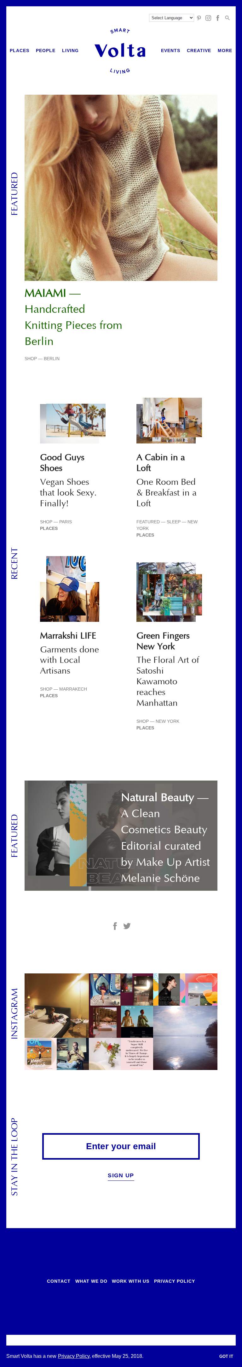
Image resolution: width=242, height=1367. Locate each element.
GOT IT (226, 1356)
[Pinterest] (199, 18)
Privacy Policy (174, 1281)
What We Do (91, 1281)
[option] (121, 228)
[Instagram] (208, 18)
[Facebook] (217, 18)
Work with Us (130, 1281)
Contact (59, 1281)
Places (19, 50)
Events (170, 50)
